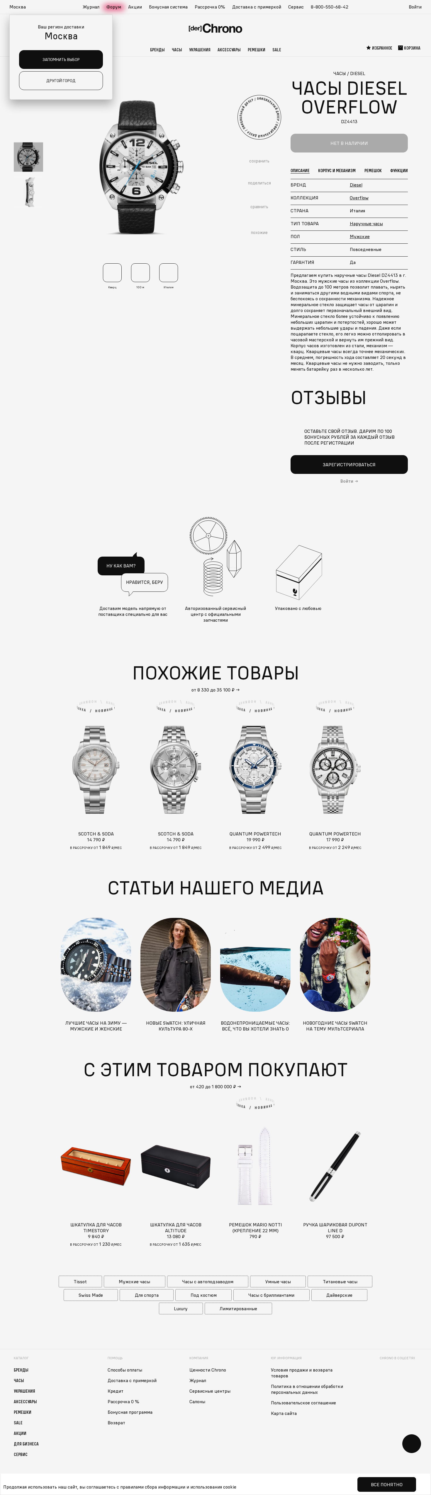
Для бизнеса (26, 1444)
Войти (415, 7)
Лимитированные (238, 1308)
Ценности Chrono (207, 1370)
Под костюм (204, 1295)
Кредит (115, 1391)
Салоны (197, 1401)
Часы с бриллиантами (271, 1295)
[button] (20, 7)
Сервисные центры (209, 1391)
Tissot (80, 1281)
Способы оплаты (125, 1370)
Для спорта (147, 1295)
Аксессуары (229, 49)
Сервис (296, 7)
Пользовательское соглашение (303, 1403)
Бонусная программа (130, 1412)
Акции (135, 7)
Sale (276, 49)
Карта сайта (284, 1413)
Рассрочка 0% (210, 7)
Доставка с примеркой (256, 7)
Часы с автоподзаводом (207, 1281)
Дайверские (339, 1295)
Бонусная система (168, 7)
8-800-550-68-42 (329, 7)
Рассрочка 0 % (123, 1401)
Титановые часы (340, 1281)
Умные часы (278, 1281)
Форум (113, 7)
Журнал (91, 7)
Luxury (181, 1308)
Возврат (116, 1422)
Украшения (200, 49)
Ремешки (256, 49)
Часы (177, 49)
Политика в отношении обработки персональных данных (307, 1389)
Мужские (360, 236)
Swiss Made (91, 1295)
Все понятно (387, 1484)
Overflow (359, 198)
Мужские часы (134, 1281)
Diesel (356, 185)
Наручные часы (366, 223)
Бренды (157, 49)
